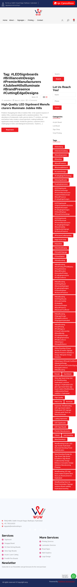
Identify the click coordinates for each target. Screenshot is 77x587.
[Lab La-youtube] (40, 529)
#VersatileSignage (61, 252)
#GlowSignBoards (61, 180)
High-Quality (59, 397)
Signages (20, 20)
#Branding (58, 159)
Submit (57, 107)
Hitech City (58, 401)
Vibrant (57, 435)
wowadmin (7, 100)
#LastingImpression (61, 184)
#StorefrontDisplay (61, 248)
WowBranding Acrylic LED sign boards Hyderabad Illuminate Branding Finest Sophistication (63, 447)
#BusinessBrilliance (61, 167)
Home (5, 20)
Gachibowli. (68, 374)
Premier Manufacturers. (62, 431)
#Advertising (59, 147)
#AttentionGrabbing (61, 151)
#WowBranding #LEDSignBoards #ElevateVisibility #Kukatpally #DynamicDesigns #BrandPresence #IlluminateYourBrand (62, 303)
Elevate (57, 374)
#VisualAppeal (60, 256)
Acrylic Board (57, 122)
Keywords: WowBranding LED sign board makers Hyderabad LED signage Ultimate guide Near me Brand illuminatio (63, 410)
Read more (10, 130)
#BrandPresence (60, 163)
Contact (40, 20)
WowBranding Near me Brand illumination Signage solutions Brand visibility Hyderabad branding (64, 485)
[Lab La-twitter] (35, 529)
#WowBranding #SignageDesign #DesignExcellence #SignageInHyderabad (62, 317)
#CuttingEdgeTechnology (63, 176)
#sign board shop (60, 239)
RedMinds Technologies (66, 581)
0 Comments (33, 100)
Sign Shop (56, 129)
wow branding (68, 435)
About (11, 20)
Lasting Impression (61, 418)
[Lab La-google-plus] (45, 529)
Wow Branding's (60, 439)
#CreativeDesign (60, 171)
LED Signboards (60, 423)
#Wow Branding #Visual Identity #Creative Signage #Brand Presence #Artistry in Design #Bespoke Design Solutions (64, 352)
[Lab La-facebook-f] (30, 529)
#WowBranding (60, 260)
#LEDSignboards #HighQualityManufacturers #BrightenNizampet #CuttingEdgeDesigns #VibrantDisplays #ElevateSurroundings (64, 208)
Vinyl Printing (57, 133)
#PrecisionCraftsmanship (63, 235)
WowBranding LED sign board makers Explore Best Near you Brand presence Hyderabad (64, 475)
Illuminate (69, 401)
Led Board (56, 126)
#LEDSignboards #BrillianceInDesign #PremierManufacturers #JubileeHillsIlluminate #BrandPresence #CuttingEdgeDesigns (62, 193)
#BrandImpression (61, 155)
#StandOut (58, 244)
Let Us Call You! (9, 55)
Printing (31, 20)
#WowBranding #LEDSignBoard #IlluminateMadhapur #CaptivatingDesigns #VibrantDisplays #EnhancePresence (62, 287)
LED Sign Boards (60, 427)
